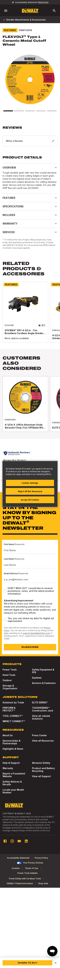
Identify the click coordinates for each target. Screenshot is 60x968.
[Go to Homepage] (30, 11)
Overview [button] (9, 167)
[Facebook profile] (5, 841)
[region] (30, 315)
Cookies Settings (30, 483)
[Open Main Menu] (6, 10)
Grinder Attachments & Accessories (26, 19)
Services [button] (9, 232)
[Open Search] (54, 10)
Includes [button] (9, 215)
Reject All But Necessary (30, 491)
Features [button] (9, 197)
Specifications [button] (13, 206)
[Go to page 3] (30, 110)
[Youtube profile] (19, 841)
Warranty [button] (10, 223)
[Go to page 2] (19, 110)
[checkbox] (5, 591)
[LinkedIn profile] (26, 841)
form (6, 633)
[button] (30, 136)
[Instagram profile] (12, 841)
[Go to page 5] (52, 110)
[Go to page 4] (41, 110)
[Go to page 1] (8, 110)
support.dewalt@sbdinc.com (36, 633)
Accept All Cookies (30, 500)
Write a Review (14, 141)
